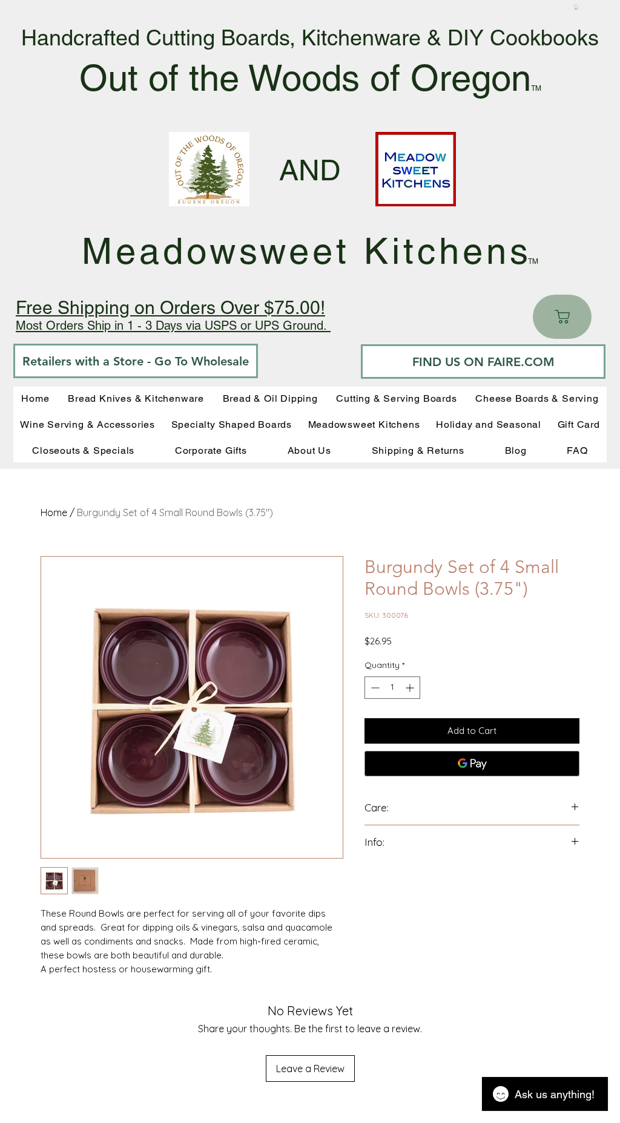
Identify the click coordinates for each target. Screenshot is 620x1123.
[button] (576, 7)
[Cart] (562, 317)
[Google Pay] (471, 763)
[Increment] (410, 687)
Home (54, 512)
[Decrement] (373, 687)
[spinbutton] (392, 687)
